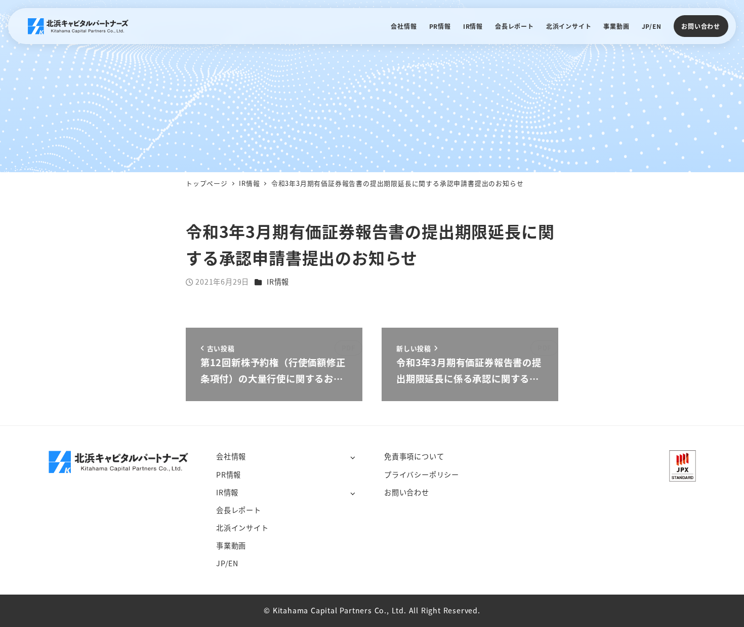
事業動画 (231, 545)
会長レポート (238, 510)
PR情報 (228, 474)
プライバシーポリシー (421, 474)
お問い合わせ (700, 26)
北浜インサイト (242, 528)
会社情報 (231, 456)
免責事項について (414, 456)
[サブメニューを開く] (352, 457)
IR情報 (278, 282)
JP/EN (227, 563)
